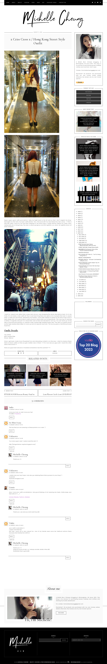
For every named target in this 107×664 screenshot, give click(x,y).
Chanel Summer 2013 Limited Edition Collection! (88, 193)
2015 (79, 233)
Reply (11, 417)
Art (43, 2)
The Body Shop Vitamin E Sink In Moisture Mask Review (88, 276)
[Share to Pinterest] (23, 353)
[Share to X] (18, 353)
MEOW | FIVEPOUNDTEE (85, 257)
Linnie (12, 487)
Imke (11, 407)
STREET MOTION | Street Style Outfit (88, 247)
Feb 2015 (81, 289)
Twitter (88, 99)
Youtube (88, 95)
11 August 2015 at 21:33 (16, 438)
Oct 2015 (81, 238)
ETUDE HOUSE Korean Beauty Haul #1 (19, 394)
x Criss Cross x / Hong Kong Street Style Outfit (89, 271)
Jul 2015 (81, 279)
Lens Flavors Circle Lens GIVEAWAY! (57, 394)
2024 (79, 215)
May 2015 (82, 283)
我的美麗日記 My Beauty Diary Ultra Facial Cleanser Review (88, 250)
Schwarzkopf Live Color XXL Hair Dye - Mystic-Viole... (89, 266)
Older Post (66, 391)
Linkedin (88, 102)
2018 (79, 227)
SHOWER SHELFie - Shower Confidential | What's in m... (90, 260)
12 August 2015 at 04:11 (16, 472)
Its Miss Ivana (15, 423)
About (13, 2)
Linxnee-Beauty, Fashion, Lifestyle (19, 497)
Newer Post (9, 391)
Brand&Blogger (76, 662)
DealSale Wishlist (84, 252)
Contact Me (62, 2)
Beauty (20, 2)
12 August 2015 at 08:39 (20, 509)
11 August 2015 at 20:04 (16, 409)
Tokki (11, 523)
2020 (79, 223)
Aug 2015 (82, 242)
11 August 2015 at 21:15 (16, 424)
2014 (79, 294)
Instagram (88, 91)
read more (61, 612)
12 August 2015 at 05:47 (16, 489)
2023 (79, 217)
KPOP (38, 2)
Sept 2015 (82, 240)
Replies (12, 451)
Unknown (13, 436)
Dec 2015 (81, 234)
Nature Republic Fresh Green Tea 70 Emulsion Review (89, 263)
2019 (79, 225)
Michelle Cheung (20, 454)
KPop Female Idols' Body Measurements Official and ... (88, 245)
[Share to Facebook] (21, 353)
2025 (79, 213)
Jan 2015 (82, 291)
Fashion (26, 2)
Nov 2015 (81, 236)
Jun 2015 (81, 281)
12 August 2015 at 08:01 (16, 525)
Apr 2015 (81, 285)
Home (7, 2)
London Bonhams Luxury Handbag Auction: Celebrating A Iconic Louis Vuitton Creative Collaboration (88, 121)
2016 (79, 231)
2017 (79, 229)
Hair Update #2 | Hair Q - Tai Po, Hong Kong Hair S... (90, 255)
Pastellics (18, 414)
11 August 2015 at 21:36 (20, 456)
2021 (79, 221)
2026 (79, 211)
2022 (79, 219)
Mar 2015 (81, 287)
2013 (79, 295)
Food (33, 2)
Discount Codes (52, 2)
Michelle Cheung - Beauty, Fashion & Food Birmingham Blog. (36, 662)
